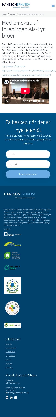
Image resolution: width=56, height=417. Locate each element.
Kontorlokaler (11, 348)
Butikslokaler (10, 352)
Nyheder (12, 14)
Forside (4, 14)
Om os (8, 359)
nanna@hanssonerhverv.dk (18, 392)
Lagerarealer (10, 355)
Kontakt (9, 367)
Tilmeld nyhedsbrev (27, 174)
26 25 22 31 (12, 390)
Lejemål (9, 344)
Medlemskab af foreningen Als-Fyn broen (30, 14)
